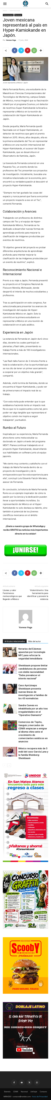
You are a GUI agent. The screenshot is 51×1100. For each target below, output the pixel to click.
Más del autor (34, 641)
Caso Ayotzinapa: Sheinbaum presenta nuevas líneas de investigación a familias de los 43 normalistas (32, 692)
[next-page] (9, 765)
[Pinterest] (27, 50)
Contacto (43, 1091)
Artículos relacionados (15, 641)
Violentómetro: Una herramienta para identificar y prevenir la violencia (37, 594)
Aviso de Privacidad (39, 1096)
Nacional (18, 15)
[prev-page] (4, 765)
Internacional (15, 10)
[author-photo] (25, 623)
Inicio (5, 10)
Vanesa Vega (11, 40)
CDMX (15, 1091)
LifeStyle (33, 1091)
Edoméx (7, 1091)
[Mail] (22, 1082)
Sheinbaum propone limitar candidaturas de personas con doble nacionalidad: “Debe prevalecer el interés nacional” (33, 672)
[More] (41, 50)
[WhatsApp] (34, 50)
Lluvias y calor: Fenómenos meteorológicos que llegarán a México (12, 594)
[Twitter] (21, 50)
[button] (47, 4)
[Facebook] (14, 50)
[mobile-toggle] (4, 4)
